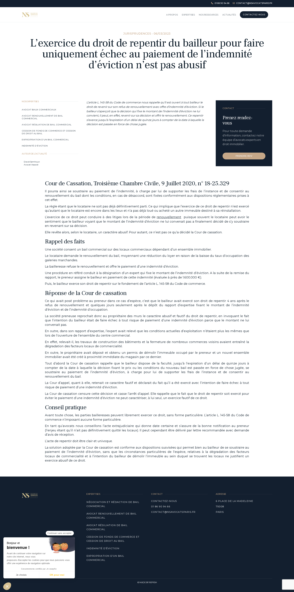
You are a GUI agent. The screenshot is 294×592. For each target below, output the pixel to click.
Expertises (188, 14)
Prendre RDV (244, 156)
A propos (172, 14)
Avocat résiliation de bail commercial (47, 124)
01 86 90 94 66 (160, 506)
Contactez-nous (164, 501)
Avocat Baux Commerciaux (39, 109)
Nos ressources (208, 14)
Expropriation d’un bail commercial (45, 139)
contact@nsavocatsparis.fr (173, 511)
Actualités (229, 14)
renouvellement (169, 217)
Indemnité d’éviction (35, 145)
